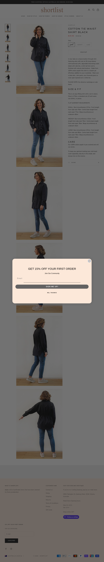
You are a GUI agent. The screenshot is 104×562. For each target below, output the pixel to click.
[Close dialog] (89, 261)
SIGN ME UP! (52, 286)
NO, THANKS (52, 292)
